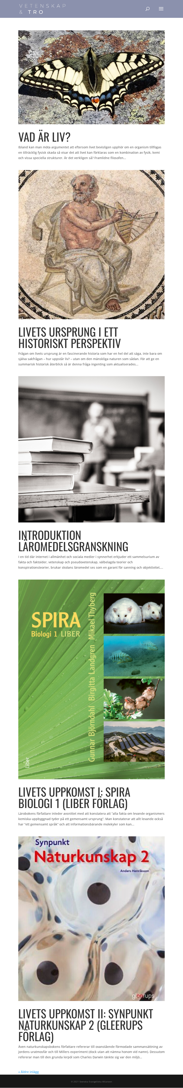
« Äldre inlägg (28, 1072)
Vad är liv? (44, 136)
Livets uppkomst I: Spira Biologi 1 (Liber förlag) (74, 797)
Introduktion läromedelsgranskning (73, 540)
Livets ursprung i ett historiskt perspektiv (69, 337)
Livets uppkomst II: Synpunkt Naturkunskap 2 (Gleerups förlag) (85, 1024)
